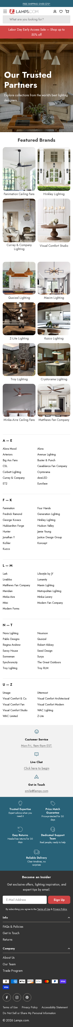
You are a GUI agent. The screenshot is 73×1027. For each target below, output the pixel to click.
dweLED (42, 478)
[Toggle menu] (5, 11)
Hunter (7, 531)
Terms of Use (43, 909)
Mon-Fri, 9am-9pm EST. (36, 746)
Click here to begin (36, 768)
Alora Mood (9, 449)
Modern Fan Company (50, 603)
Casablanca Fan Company (52, 466)
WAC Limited (10, 716)
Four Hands (44, 508)
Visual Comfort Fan (13, 704)
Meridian (8, 591)
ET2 (5, 484)
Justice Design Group (49, 537)
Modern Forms (11, 609)
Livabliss (7, 579)
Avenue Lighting (46, 454)
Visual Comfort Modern (50, 704)
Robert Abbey (45, 645)
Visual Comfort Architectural (53, 698)
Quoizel (41, 639)
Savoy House (10, 651)
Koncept (42, 543)
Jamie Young (44, 531)
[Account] (55, 11)
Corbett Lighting (12, 472)
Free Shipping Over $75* (36, 3)
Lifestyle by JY (45, 574)
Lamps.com (21, 1020)
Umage (7, 693)
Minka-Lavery (44, 597)
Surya (40, 656)
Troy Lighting (10, 668)
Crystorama (43, 472)
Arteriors (8, 454)
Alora (40, 449)
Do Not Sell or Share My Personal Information (29, 1013)
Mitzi (5, 603)
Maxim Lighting (45, 585)
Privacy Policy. (60, 909)
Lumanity (42, 579)
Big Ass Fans (10, 460)
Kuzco (6, 549)
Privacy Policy (30, 1007)
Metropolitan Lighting (49, 591)
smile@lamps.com (36, 791)
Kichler (7, 543)
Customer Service (36, 739)
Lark (5, 574)
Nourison (42, 633)
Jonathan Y (9, 537)
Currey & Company (14, 478)
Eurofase (42, 484)
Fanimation (9, 508)
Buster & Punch (46, 460)
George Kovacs (12, 520)
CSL (5, 466)
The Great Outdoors (49, 662)
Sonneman (9, 656)
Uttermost (42, 693)
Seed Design (44, 651)
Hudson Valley (45, 526)
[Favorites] (61, 11)
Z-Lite (40, 716)
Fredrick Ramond (12, 514)
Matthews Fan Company (16, 585)
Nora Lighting (10, 633)
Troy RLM (42, 668)
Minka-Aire (9, 597)
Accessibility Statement (55, 1007)
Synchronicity (10, 662)
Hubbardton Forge (13, 526)
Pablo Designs (11, 639)
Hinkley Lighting (46, 520)
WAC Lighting (45, 710)
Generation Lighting (48, 514)
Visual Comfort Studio (15, 710)
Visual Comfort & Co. (15, 698)
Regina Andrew (12, 645)
